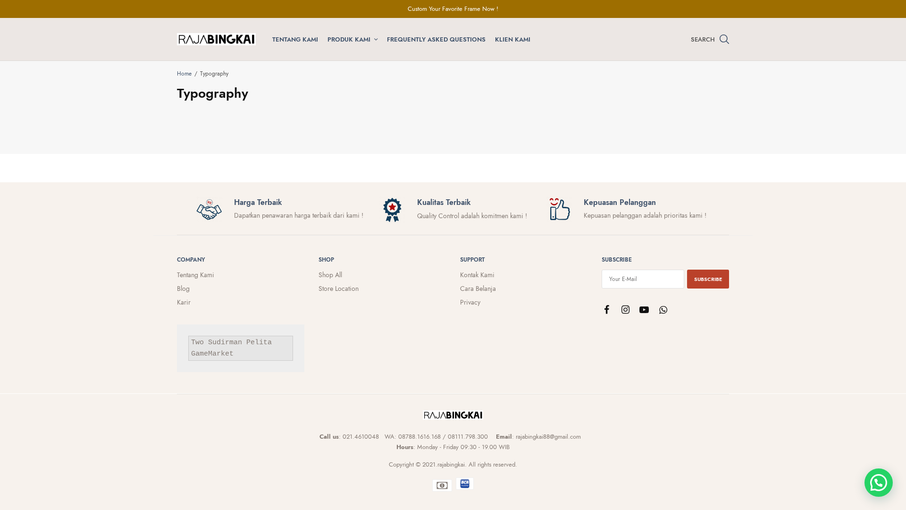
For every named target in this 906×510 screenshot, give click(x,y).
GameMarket (212, 354)
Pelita (259, 343)
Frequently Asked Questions (436, 39)
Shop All (330, 275)
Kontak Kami (477, 275)
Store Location (339, 288)
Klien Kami (512, 39)
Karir (184, 302)
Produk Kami (348, 39)
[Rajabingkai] (216, 39)
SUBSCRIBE (708, 279)
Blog (183, 288)
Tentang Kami (295, 39)
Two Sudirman (216, 343)
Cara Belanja (478, 288)
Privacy (470, 302)
